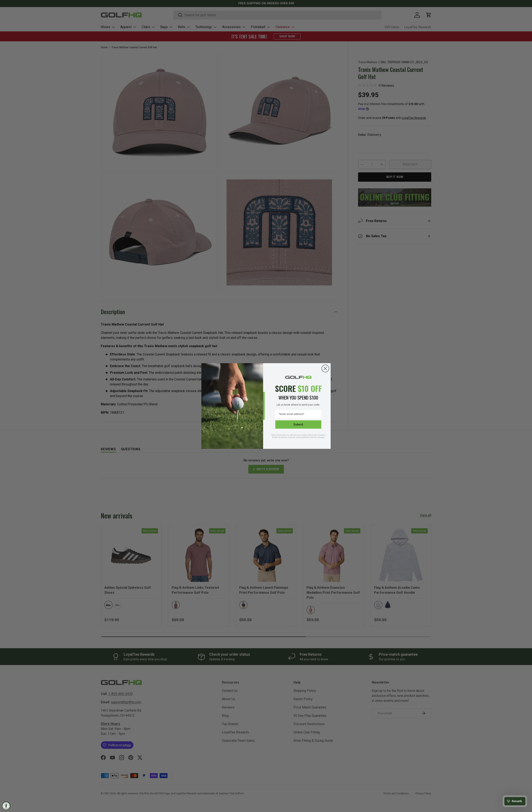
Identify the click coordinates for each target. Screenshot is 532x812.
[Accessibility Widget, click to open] (6, 806)
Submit (298, 424)
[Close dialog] (325, 368)
